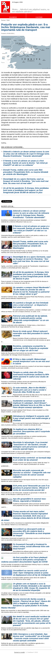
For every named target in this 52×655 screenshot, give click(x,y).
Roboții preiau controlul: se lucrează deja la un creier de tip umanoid (32, 459)
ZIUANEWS (13, 17)
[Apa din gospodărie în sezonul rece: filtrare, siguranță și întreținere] (6, 501)
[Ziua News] (5, 7)
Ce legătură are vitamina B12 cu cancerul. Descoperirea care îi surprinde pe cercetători (31, 431)
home (3, 20)
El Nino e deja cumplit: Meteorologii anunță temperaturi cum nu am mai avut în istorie (31, 361)
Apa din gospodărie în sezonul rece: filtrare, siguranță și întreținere (29, 500)
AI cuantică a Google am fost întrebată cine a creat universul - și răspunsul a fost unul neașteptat (30, 305)
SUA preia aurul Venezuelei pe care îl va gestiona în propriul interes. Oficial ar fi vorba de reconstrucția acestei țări (31, 488)
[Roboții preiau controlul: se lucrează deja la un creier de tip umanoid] (6, 460)
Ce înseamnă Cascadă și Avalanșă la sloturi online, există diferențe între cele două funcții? (31, 546)
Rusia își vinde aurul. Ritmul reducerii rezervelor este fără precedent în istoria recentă (31, 333)
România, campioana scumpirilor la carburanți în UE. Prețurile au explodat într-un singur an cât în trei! (30, 348)
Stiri (8, 20)
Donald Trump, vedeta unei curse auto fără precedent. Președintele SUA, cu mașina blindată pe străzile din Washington (25, 172)
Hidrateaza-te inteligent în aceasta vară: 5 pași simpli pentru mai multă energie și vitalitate (31, 418)
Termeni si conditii (19, 652)
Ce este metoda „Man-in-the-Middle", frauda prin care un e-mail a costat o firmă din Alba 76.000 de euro (30, 390)
